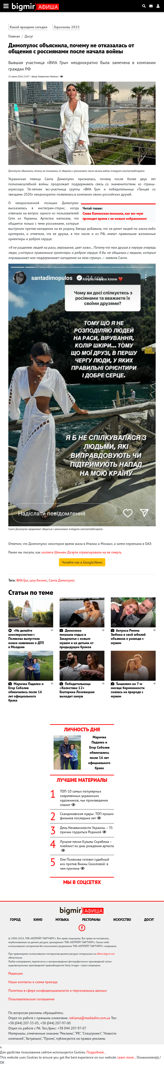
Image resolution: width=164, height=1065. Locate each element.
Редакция (15, 973)
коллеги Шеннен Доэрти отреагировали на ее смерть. (81, 552)
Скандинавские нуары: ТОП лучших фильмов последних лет (87, 816)
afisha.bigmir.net (105, 953)
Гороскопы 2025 (67, 27)
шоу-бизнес (38, 580)
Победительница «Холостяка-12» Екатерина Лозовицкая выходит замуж (77, 690)
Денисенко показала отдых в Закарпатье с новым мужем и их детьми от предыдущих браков (76, 638)
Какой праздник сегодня (28, 27)
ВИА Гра (22, 580)
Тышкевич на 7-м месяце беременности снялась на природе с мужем (128, 690)
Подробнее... (96, 1052)
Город (15, 919)
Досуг (29, 36)
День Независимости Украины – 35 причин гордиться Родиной (86, 830)
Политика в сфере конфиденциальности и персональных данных (57, 990)
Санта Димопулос (62, 580)
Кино (38, 919)
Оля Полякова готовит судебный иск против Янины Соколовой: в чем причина (84, 864)
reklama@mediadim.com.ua (89, 1018)
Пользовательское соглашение (31, 999)
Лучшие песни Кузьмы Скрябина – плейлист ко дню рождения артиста (87, 843)
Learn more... (126, 1057)
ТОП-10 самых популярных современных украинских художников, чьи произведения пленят (84, 798)
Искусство (122, 919)
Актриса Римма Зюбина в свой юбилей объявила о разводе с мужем (128, 636)
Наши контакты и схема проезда (32, 982)
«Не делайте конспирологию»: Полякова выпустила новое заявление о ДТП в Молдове (26, 638)
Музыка (62, 919)
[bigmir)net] (24, 6)
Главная (14, 36)
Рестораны (91, 919)
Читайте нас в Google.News (82, 562)
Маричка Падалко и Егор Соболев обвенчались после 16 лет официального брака (26, 692)
